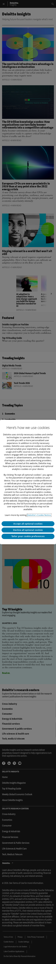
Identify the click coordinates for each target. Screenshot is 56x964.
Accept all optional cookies (28, 523)
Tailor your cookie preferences (28, 536)
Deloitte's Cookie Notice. (39, 515)
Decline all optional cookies (28, 530)
